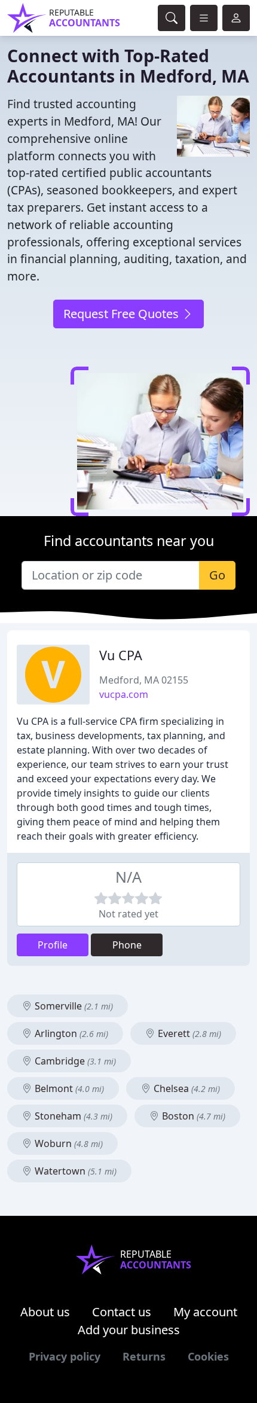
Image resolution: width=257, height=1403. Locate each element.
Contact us (121, 1312)
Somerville (72, 1005)
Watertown (74, 1171)
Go (217, 575)
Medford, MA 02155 (143, 680)
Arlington (70, 1033)
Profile (53, 944)
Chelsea (185, 1088)
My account (205, 1312)
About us (45, 1312)
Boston (192, 1116)
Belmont (68, 1088)
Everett (188, 1033)
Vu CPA (120, 655)
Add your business (129, 1330)
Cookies (208, 1356)
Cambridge (74, 1061)
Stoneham (72, 1116)
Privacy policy (64, 1356)
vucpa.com (123, 694)
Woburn (67, 1143)
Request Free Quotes (122, 314)
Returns (144, 1356)
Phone (127, 944)
